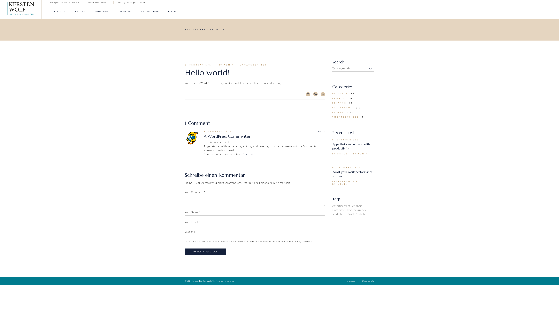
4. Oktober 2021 (346, 167)
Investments (343, 108)
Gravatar (248, 154)
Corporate (338, 210)
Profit (350, 214)
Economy (340, 98)
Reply (318, 132)
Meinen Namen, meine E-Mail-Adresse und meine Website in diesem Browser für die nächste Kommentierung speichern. (250, 241)
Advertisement (341, 206)
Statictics (361, 214)
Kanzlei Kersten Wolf (201, 281)
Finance (339, 103)
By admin (226, 65)
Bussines (340, 94)
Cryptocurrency (356, 210)
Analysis (357, 206)
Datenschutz (368, 281)
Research (340, 112)
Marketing (338, 214)
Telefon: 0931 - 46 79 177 (98, 2)
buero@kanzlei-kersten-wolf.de (64, 2)
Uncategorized (253, 65)
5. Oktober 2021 (346, 140)
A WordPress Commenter (227, 136)
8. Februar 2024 (199, 65)
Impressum (352, 281)
